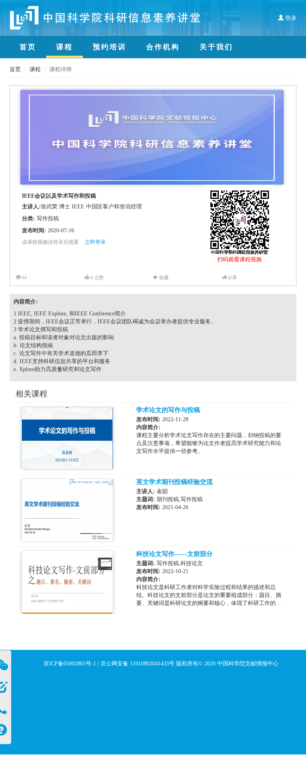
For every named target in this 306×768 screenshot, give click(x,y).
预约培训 (109, 47)
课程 (64, 47)
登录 (290, 18)
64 (24, 277)
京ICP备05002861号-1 (69, 664)
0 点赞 (96, 277)
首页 (28, 47)
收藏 (163, 277)
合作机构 (163, 47)
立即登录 (95, 242)
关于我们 (216, 47)
